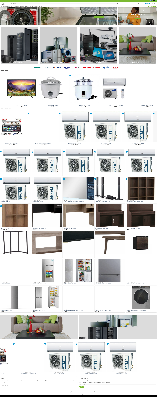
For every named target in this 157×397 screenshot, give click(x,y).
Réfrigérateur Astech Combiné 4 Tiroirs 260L (7, 310)
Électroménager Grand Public (6, 6)
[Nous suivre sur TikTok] (153, 0)
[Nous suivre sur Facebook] (150, 0)
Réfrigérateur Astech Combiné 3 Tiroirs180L (70, 283)
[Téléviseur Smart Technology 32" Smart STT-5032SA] (134, 126)
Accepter (80, 395)
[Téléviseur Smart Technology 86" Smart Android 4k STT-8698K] (40, 126)
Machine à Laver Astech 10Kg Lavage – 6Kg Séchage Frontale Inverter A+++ (137, 310)
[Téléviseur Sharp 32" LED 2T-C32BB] (69, 88)
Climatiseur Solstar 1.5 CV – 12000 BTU (38, 201)
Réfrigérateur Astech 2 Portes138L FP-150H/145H (39, 283)
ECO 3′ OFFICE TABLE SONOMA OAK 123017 (70, 228)
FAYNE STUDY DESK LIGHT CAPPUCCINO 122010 (101, 228)
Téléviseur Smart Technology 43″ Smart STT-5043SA (116, 373)
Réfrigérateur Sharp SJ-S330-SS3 (6, 105)
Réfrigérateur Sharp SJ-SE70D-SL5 (37, 105)
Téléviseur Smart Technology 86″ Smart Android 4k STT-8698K (40, 143)
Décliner (85, 395)
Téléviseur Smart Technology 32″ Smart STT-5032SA (134, 143)
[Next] (114, 16)
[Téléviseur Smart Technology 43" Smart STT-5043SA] (116, 357)
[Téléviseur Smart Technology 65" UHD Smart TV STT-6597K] (71, 126)
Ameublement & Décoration (24, 6)
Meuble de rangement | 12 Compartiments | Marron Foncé (135, 201)
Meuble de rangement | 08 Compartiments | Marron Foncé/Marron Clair (11, 228)
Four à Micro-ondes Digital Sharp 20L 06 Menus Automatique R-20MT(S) (74, 201)
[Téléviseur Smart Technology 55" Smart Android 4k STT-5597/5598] (103, 126)
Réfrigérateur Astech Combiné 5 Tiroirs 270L (39, 310)
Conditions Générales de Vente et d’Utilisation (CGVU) (142, 0)
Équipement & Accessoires (34, 6)
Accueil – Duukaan (125, 0)
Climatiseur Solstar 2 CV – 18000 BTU (6, 201)
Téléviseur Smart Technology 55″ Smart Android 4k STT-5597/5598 (103, 143)
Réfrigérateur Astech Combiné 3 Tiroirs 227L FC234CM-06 (103, 283)
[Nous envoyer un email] (154, 0)
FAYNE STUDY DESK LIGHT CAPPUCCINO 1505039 (133, 228)
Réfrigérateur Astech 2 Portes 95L (5, 283)
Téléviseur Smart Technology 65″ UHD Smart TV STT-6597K (72, 143)
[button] (153, 3)
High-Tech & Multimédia (15, 6)
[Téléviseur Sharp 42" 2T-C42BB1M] (100, 88)
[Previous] (3, 16)
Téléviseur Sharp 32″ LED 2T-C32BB (69, 105)
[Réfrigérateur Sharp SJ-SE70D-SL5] (38, 88)
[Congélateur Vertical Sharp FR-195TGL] (132, 86)
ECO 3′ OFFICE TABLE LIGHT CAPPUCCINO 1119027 (39, 228)
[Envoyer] (117, 3)
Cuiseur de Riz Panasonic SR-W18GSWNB (8, 143)
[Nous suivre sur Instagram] (151, 0)
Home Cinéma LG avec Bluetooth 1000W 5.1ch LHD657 (102, 201)
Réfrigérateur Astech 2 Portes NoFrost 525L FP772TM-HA (103, 310)
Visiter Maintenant (153, 147)
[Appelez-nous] (155, 0)
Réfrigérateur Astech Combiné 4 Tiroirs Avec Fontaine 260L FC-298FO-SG (136, 283)
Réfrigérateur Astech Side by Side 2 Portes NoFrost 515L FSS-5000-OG (73, 310)
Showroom (41, 6)
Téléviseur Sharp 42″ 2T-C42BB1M (100, 105)
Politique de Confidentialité (131, 0)
